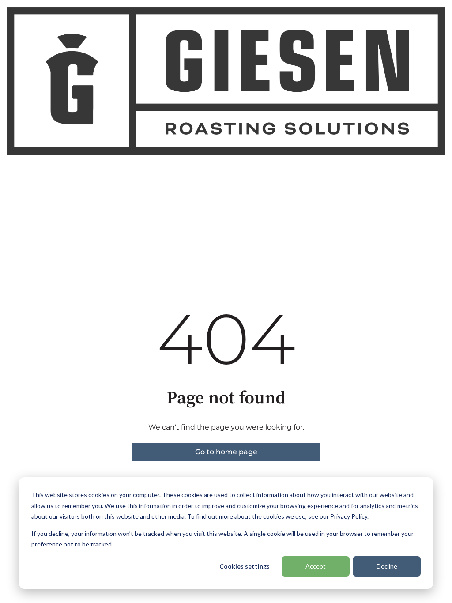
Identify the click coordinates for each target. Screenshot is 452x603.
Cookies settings (244, 566)
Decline (387, 566)
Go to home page (226, 452)
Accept (315, 566)
